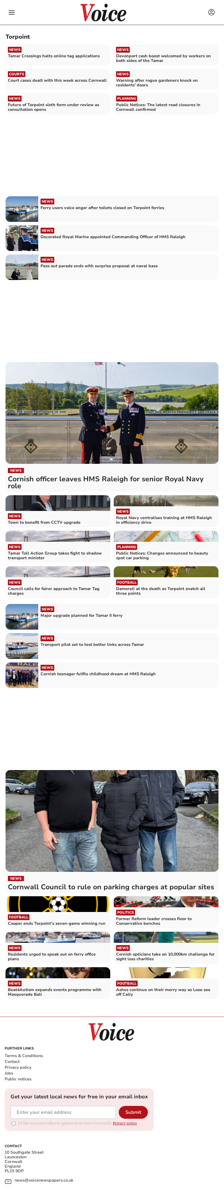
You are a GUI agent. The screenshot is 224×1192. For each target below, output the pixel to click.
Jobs (9, 1073)
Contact (12, 1061)
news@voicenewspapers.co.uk (44, 1180)
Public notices (18, 1079)
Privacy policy (18, 1067)
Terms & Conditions (24, 1056)
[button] (12, 12)
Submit (133, 1112)
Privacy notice (125, 1123)
